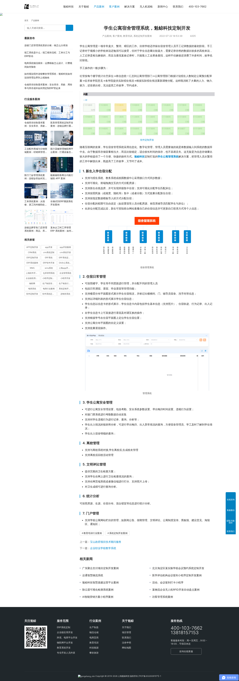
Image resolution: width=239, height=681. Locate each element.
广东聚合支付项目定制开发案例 (100, 568)
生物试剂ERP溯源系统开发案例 (61, 203)
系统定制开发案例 (142, 35)
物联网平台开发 (65, 642)
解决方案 (129, 6)
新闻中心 (163, 6)
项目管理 (126, 632)
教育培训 (127, 35)
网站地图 (126, 647)
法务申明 (126, 642)
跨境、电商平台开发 (67, 637)
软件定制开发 (147, 139)
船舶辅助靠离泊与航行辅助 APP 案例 (61, 177)
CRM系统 (32, 252)
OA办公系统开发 (66, 263)
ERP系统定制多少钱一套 (66, 257)
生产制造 (94, 627)
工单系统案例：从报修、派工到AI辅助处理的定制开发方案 (35, 203)
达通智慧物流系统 (92, 575)
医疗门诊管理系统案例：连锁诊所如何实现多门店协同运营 (35, 177)
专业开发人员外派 (66, 652)
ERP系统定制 (63, 627)
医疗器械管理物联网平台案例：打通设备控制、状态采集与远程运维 (61, 150)
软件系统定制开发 (49, 294)
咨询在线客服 (186, 651)
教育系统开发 (64, 647)
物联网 (32, 283)
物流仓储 (94, 632)
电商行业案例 (49, 288)
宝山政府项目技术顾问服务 (105, 541)
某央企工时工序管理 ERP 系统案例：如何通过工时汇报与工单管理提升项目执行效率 (61, 229)
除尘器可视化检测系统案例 (97, 589)
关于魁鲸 (84, 6)
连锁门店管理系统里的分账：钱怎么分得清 (46, 45)
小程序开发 (65, 278)
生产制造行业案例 (66, 283)
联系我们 (178, 6)
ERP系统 (49, 257)
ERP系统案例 (32, 263)
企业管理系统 (65, 273)
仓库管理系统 (49, 273)
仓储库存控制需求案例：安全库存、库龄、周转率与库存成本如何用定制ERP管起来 (35, 124)
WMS (32, 268)
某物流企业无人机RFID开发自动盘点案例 (175, 589)
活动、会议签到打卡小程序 (167, 582)
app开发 (48, 247)
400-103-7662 (197, 6)
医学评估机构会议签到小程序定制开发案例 (177, 575)
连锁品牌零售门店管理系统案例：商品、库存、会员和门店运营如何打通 (35, 229)
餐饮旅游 (94, 652)
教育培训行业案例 (93, 533)
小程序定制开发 (49, 278)
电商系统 (32, 288)
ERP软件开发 (48, 263)
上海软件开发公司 (33, 273)
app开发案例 (65, 247)
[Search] (69, 28)
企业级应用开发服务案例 (33, 278)
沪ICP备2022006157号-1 (149, 676)
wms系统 (49, 268)
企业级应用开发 (65, 632)
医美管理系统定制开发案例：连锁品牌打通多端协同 (61, 124)
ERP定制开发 (32, 257)
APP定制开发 (32, 247)
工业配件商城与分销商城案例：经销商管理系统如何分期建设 (35, 150)
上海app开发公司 (66, 268)
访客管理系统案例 (162, 596)
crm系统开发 (65, 252)
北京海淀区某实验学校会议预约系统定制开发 (178, 568)
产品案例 (99, 6)
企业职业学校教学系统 (103, 548)
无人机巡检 (146, 6)
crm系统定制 (48, 252)
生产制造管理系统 (49, 283)
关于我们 (126, 627)
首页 (26, 20)
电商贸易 (94, 637)
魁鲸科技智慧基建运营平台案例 (100, 582)
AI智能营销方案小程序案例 (97, 596)
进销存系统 (65, 294)
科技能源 (94, 647)
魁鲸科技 (68, 6)
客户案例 (114, 6)
